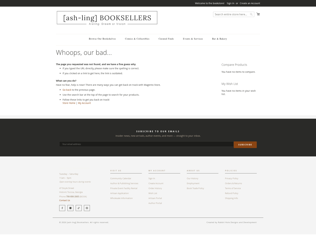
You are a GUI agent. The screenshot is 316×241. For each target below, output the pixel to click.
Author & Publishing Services (124, 183)
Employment (193, 183)
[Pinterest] (87, 208)
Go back (67, 89)
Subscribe (245, 144)
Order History (155, 188)
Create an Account (250, 3)
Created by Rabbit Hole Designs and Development (232, 222)
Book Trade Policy (195, 188)
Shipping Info (231, 198)
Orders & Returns (233, 183)
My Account (84, 103)
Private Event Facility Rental (123, 188)
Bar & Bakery (219, 38)
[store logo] (107, 18)
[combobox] (233, 14)
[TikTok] (79, 208)
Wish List (152, 193)
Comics (69, 236)
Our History (192, 178)
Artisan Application (119, 193)
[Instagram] (70, 208)
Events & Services (193, 38)
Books (59, 236)
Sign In (230, 3)
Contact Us (64, 200)
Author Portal (155, 203)
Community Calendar (120, 178)
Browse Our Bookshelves (102, 38)
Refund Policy (231, 193)
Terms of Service (233, 188)
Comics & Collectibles (137, 38)
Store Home (69, 103)
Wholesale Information (121, 198)
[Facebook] (62, 208)
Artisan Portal (155, 198)
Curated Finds (166, 38)
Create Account (155, 183)
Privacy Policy (231, 178)
